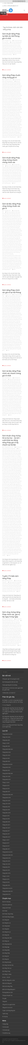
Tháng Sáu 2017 (6, 833)
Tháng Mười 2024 (6, 752)
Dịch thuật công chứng (7, 913)
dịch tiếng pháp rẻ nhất (11, 399)
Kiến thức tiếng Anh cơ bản (8, 980)
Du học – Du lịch (6, 977)
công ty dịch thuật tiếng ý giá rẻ (11, 459)
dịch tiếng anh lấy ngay (8, 504)
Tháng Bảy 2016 (6, 867)
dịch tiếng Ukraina (12, 526)
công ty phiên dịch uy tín (8, 471)
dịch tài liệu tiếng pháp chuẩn (12, 388)
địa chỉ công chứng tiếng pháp (12, 181)
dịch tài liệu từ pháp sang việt (11, 96)
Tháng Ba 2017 (5, 843)
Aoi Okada (4, 700)
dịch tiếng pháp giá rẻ (10, 51)
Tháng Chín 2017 (6, 824)
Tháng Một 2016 (6, 885)
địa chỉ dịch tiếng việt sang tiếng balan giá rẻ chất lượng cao (11, 534)
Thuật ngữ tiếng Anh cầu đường (9, 685)
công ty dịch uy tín (7, 468)
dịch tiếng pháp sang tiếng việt (11, 246)
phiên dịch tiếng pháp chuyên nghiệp (11, 267)
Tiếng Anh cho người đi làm (8, 1004)
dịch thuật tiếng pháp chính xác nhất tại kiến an (11, 103)
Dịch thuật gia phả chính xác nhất (10, 682)
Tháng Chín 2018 (6, 800)
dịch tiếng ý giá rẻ (14, 529)
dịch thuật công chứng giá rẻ (16, 233)
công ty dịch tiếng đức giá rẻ (14, 464)
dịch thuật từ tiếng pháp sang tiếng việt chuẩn (11, 107)
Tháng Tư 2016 (5, 876)
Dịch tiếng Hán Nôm (7, 938)
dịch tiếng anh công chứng (9, 502)
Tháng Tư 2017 (5, 840)
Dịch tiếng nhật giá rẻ (14, 513)
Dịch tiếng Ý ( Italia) (6, 974)
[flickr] (19, 1)
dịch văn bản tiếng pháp (11, 53)
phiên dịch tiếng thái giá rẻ (9, 552)
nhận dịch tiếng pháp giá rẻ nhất (8, 261)
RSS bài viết (6, 1027)
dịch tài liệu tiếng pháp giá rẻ (10, 93)
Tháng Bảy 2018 (6, 806)
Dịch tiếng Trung (6, 971)
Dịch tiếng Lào (5, 941)
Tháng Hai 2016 (6, 882)
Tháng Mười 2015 (6, 894)
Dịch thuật (16, 294)
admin (15, 54)
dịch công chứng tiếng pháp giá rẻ (14, 223)
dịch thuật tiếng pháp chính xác (15, 101)
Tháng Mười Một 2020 (7, 773)
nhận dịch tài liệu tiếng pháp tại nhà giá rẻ (10, 258)
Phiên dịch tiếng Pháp (7, 986)
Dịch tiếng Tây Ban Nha (7, 965)
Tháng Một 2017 (6, 849)
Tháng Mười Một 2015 (7, 891)
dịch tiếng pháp (13, 110)
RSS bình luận (6, 1030)
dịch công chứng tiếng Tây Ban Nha (9, 479)
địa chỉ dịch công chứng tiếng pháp (8, 126)
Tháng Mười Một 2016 (7, 855)
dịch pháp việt (18, 90)
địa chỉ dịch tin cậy (7, 535)
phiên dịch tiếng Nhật (15, 544)
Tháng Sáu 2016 (6, 870)
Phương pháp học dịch (7, 992)
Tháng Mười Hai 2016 (7, 852)
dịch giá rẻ (16, 481)
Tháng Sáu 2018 (6, 809)
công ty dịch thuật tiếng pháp (7, 84)
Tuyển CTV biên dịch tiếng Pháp (10, 577)
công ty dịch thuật (12, 379)
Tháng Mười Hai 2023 (7, 764)
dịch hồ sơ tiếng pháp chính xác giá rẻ (9, 224)
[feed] (21, 1)
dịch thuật (7, 488)
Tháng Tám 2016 (6, 864)
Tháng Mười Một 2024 (7, 749)
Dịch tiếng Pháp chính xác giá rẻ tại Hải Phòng (11, 291)
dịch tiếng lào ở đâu (16, 512)
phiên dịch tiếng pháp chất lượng (8, 133)
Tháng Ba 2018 (5, 815)
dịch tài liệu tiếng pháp (15, 42)
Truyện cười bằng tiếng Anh (8, 1010)
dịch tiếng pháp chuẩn (11, 240)
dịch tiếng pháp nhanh (11, 244)
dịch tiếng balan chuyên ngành (12, 505)
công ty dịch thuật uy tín (9, 462)
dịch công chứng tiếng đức (12, 475)
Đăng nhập (5, 1024)
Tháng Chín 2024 (6, 755)
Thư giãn (4, 998)
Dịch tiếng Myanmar (7, 944)
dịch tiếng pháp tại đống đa (9, 176)
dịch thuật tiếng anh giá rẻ (7, 495)
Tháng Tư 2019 (5, 782)
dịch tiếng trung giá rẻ (12, 522)
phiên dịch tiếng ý (10, 553)
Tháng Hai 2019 (6, 788)
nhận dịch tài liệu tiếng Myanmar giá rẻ (12, 536)
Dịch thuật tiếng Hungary (8, 916)
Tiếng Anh (4, 1001)
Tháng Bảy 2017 (6, 830)
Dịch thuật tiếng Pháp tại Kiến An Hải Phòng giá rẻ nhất (11, 36)
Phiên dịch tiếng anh (7, 983)
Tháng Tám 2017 (6, 827)
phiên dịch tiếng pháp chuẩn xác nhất (9, 347)
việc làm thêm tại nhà (11, 591)
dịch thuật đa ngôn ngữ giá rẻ (12, 492)
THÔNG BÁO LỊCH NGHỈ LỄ (8, 692)
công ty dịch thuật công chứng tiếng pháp (12, 82)
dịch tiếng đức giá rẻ (9, 510)
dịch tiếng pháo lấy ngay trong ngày (11, 238)
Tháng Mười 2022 (6, 767)
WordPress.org (6, 1033)
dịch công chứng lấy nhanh (11, 473)
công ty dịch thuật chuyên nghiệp (14, 453)
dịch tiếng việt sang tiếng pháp (15, 178)
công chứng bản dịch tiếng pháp (15, 582)
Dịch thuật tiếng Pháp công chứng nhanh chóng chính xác (11, 159)
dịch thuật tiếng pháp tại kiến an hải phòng (13, 106)
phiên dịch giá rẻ (9, 540)
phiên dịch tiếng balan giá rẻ (10, 541)
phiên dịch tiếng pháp (15, 132)
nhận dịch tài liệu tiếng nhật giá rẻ (8, 538)
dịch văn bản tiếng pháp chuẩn (14, 530)
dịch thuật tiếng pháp (15, 169)
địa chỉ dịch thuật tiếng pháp (12, 404)
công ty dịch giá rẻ (9, 451)
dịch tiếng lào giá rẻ (8, 512)
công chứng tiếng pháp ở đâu (11, 212)
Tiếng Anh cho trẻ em (7, 1007)
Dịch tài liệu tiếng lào (15, 485)
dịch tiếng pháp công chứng (15, 173)
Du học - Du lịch (16, 620)
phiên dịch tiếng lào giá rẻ (15, 543)
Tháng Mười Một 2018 (7, 794)
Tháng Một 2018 (6, 821)
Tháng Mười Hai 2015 (7, 888)
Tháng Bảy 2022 (6, 770)
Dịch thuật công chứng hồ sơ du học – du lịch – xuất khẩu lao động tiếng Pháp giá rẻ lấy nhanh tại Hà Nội (11, 440)
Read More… (5, 66)
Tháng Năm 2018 (6, 812)
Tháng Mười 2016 (6, 858)
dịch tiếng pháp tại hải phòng (13, 118)
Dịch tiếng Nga (5, 947)
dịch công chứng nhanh (16, 216)
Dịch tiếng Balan (6, 926)
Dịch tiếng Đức (5, 929)
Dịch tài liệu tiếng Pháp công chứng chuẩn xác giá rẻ (11, 206)
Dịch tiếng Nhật (6, 950)
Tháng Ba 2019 (5, 785)
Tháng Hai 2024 (6, 758)
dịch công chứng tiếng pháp (10, 90)
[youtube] (17, 1)
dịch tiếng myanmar (6, 513)
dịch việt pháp (11, 121)
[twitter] (15, 1)
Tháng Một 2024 (6, 761)
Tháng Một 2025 (6, 746)
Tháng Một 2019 (6, 791)
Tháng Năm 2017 (6, 837)
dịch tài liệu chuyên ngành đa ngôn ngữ (9, 484)
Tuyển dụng (5, 1013)
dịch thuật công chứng (13, 488)
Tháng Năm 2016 (6, 873)
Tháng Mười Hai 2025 (7, 734)
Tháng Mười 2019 (6, 779)
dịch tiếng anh (8, 501)
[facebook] (13, 1)
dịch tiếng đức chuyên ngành (10, 509)
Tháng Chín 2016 (6, 861)
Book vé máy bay (6, 901)
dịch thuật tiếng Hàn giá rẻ (12, 496)
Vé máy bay (5, 1016)
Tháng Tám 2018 (6, 803)
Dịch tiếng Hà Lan (6, 932)
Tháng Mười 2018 (6, 797)
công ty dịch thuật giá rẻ (6, 454)
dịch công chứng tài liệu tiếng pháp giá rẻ (13, 87)
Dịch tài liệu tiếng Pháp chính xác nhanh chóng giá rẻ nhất (11, 373)
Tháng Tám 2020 (6, 776)
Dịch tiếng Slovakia (6, 962)
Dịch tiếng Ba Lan (6, 923)
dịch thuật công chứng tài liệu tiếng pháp (10, 235)
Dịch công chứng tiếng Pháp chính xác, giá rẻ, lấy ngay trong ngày (11, 614)
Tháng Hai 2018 (6, 818)
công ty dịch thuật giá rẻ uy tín (12, 456)
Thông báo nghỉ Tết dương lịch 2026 (10, 679)
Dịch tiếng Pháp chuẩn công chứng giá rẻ (11, 76)
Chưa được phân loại (17, 40)
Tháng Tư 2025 (5, 743)
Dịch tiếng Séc (5, 956)
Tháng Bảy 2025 (6, 740)
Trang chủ (8, 705)
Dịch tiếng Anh (5, 919)
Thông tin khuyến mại (7, 995)
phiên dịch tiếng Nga (6, 544)
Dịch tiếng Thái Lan (6, 968)
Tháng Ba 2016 (5, 879)
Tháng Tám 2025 (6, 737)
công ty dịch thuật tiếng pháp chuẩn (13, 382)
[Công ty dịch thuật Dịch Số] (6, 10)
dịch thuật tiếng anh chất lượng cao (13, 493)
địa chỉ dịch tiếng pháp (13, 127)
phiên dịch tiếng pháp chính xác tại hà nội (12, 345)
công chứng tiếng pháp (6, 583)
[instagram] (22, 1)
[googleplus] (24, 1)
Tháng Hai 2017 (6, 846)
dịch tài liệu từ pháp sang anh (14, 391)
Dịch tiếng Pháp (5, 42)
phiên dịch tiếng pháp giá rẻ (7, 81)
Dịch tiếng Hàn (5, 935)
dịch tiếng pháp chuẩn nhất (12, 112)
